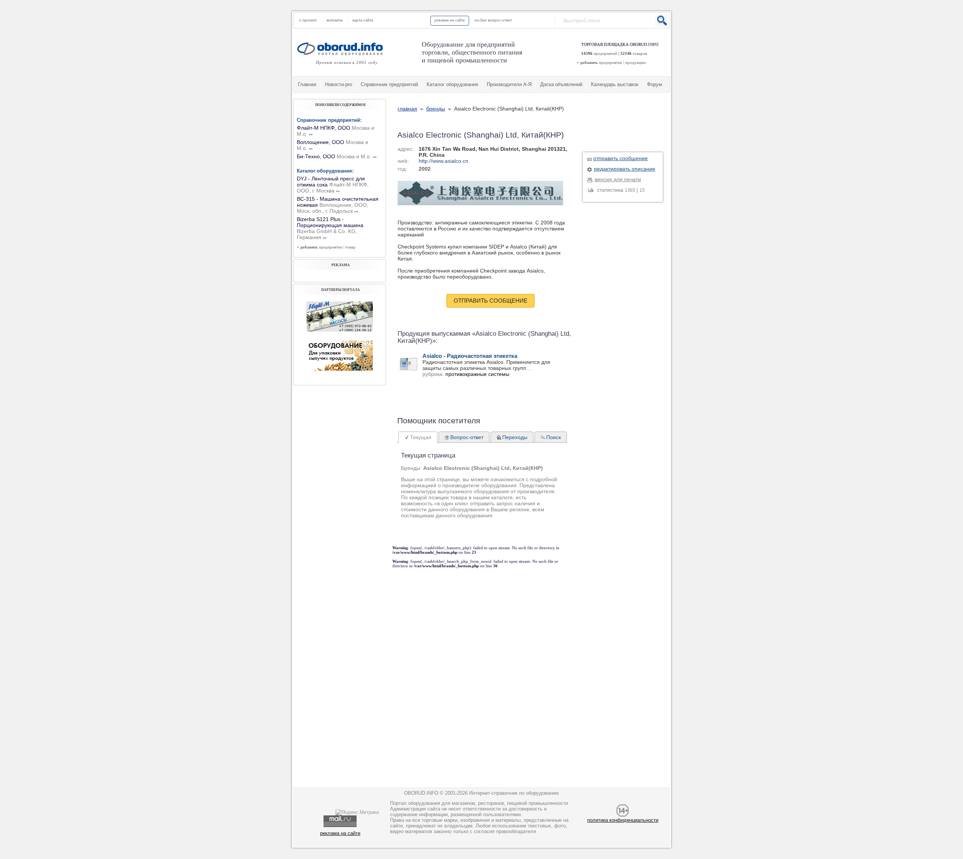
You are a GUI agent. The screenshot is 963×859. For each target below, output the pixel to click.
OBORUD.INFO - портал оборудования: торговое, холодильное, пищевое (342, 48)
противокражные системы (477, 374)
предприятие (610, 62)
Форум (654, 84)
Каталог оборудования (452, 84)
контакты (335, 20)
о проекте (308, 20)
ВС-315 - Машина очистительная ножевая (337, 205)
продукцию (635, 62)
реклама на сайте (449, 20)
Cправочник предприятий (389, 84)
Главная (307, 84)
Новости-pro (338, 84)
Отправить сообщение (490, 300)
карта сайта (362, 20)
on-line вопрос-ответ (493, 20)
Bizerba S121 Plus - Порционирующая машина (330, 228)
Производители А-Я (509, 84)
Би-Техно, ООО (337, 156)
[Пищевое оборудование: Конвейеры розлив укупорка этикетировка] (340, 330)
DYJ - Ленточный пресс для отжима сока (333, 185)
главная (407, 109)
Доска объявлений (561, 84)
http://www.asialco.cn (443, 161)
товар (350, 247)
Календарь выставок (614, 84)
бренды (435, 109)
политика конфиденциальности (622, 820)
